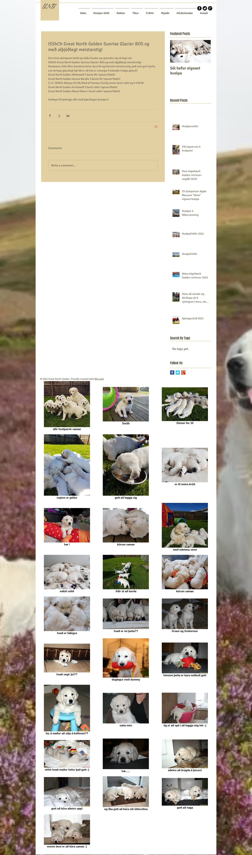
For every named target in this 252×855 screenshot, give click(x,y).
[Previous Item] (176, 51)
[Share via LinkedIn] (68, 115)
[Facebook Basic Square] (172, 372)
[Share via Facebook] (50, 115)
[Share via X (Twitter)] (59, 115)
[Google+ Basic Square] (183, 372)
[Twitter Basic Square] (178, 372)
